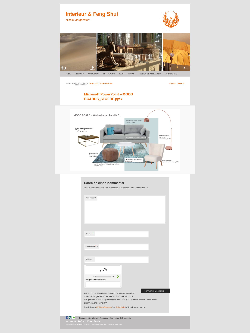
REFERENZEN (109, 73)
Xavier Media (120, 307)
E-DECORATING (106, 83)
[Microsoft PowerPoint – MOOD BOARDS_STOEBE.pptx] (125, 140)
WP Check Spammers (104, 307)
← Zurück (172, 83)
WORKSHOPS (93, 73)
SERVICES (79, 73)
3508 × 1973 (93, 83)
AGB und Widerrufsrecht (89, 321)
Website (89, 259)
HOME (68, 73)
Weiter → (181, 83)
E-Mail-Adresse (92, 246)
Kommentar (91, 197)
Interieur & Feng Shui (92, 13)
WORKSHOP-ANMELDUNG (150, 73)
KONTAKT (131, 73)
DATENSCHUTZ (171, 73)
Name (90, 233)
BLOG (121, 73)
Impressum (71, 321)
